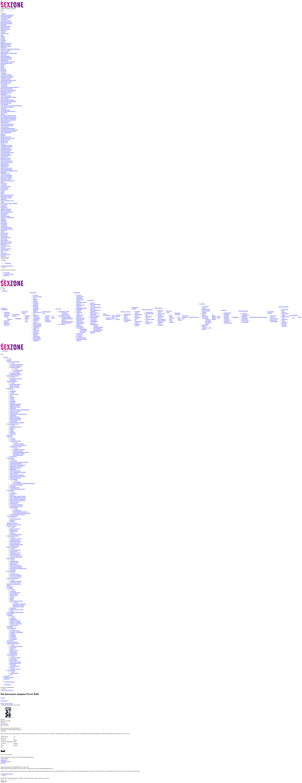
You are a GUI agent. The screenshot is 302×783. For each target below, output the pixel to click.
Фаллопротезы (17, 510)
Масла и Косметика (15, 550)
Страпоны (13, 618)
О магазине (4, 760)
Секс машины (17, 482)
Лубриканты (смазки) (16, 538)
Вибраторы (13, 391)
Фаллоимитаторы (15, 630)
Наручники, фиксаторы (19, 603)
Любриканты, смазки (19, 449)
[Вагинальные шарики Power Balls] (8, 718)
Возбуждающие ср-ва (15, 426)
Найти (2, 781)
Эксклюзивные (14, 673)
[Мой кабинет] (1, 352)
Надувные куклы (14, 574)
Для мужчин (13, 493)
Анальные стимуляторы (16, 364)
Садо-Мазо (13, 591)
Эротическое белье (15, 657)
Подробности (4, 723)
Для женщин (13, 460)
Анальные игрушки (18, 443)
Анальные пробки (18, 370)
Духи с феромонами (15, 518)
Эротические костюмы (16, 646)
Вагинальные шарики (16, 378)
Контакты (3, 762)
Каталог (9, 360)
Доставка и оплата (6, 761)
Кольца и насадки (15, 528)
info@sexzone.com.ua (7, 266)
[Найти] (2, 12)
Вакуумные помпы (15, 384)
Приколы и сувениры (16, 581)
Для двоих (13, 439)
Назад (10, 358)
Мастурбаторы (14, 561)
